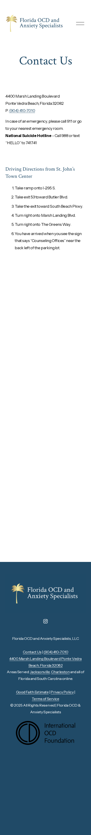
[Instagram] (45, 621)
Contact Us (32, 652)
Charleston (60, 671)
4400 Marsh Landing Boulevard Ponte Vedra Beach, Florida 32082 (45, 662)
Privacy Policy (62, 692)
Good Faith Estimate (32, 692)
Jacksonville (40, 671)
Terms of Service (45, 698)
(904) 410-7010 (22, 110)
